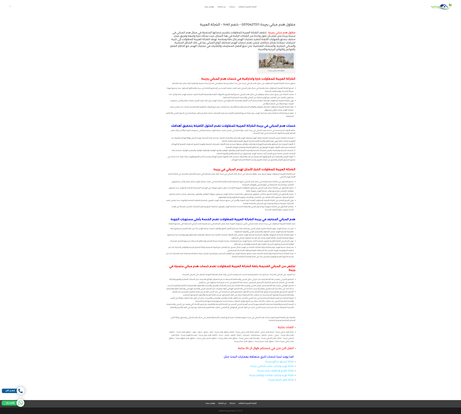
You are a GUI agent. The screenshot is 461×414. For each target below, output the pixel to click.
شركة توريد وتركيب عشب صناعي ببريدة (272, 366)
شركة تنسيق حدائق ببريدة (279, 361)
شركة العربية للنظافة (227, 411)
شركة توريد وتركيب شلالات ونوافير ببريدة (271, 375)
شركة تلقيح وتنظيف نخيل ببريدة (276, 370)
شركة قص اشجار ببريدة (281, 379)
